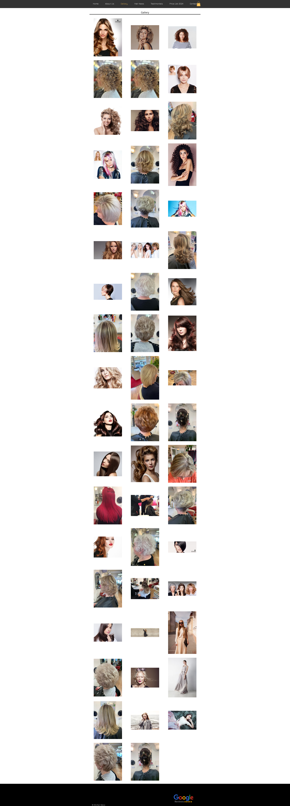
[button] (199, 4)
